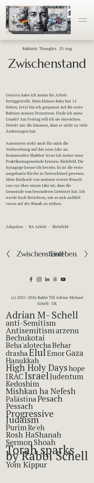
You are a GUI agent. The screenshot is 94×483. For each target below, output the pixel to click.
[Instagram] (39, 279)
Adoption (14, 226)
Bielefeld (60, 226)
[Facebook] (31, 279)
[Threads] (55, 279)
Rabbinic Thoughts (39, 48)
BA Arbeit (38, 226)
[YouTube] (63, 279)
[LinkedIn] (47, 279)
